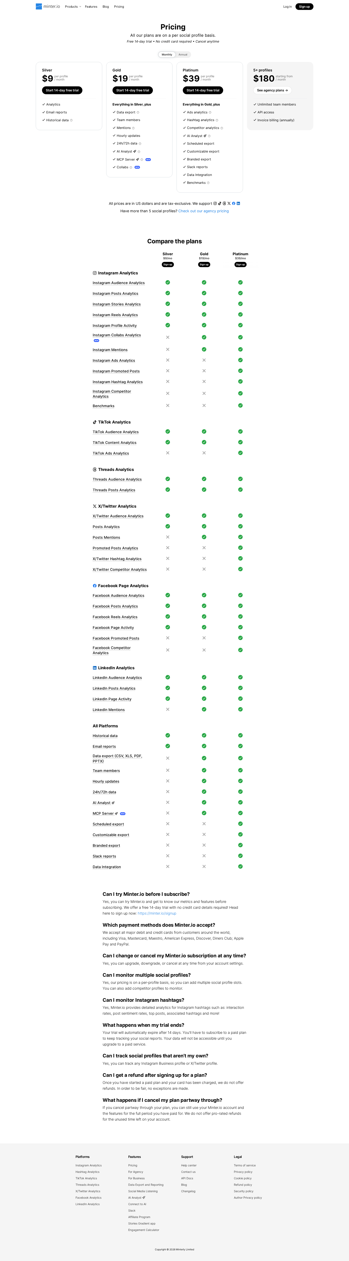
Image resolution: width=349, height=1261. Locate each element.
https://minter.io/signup (157, 913)
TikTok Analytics (86, 1178)
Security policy (243, 1191)
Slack (132, 1210)
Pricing (119, 6)
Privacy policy (243, 1171)
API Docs (187, 1178)
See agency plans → (272, 90)
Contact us (188, 1171)
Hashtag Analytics (87, 1171)
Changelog (188, 1191)
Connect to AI (137, 1204)
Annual (183, 54)
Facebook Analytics (88, 1197)
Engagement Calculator (143, 1230)
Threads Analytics (87, 1184)
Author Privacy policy (248, 1197)
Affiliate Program (139, 1217)
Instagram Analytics (89, 1165)
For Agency (135, 1171)
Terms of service (245, 1165)
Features (91, 6)
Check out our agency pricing (203, 211)
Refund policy (243, 1184)
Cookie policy (243, 1178)
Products (71, 6)
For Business (136, 1178)
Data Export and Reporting (146, 1184)
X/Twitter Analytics (88, 1191)
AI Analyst (135, 1197)
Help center (189, 1165)
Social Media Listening (143, 1191)
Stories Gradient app (142, 1223)
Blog (106, 6)
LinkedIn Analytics (88, 1204)
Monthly (167, 54)
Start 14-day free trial (62, 90)
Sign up (304, 6)
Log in (287, 6)
